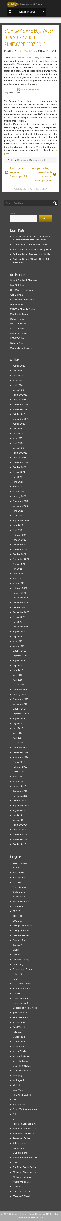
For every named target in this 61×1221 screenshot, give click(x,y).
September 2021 (21, 559)
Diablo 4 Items (17, 319)
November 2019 (20, 626)
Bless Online (19, 896)
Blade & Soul (19, 892)
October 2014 (19, 800)
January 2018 (19, 694)
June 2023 (18, 511)
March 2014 (18, 820)
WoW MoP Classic (22, 1196)
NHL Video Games (22, 1095)
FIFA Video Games (22, 983)
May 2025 (17, 438)
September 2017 (21, 713)
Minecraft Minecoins (22, 1056)
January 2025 (19, 457)
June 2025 (18, 433)
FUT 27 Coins (17, 328)
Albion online (19, 872)
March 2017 (18, 742)
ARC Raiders (19, 877)
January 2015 (19, 786)
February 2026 (20, 395)
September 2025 (21, 419)
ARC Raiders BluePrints (22, 299)
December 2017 (20, 699)
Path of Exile (19, 1104)
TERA (15, 1162)
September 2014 (21, 805)
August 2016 (19, 762)
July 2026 (17, 370)
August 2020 (19, 617)
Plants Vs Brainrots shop (25, 1109)
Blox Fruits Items (21, 901)
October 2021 (19, 554)
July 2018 (17, 665)
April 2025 (18, 443)
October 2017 (19, 709)
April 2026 (18, 385)
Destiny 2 (17, 945)
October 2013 (19, 844)
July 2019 (17, 636)
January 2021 (19, 593)
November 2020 (20, 602)
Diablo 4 (17, 950)
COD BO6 (17, 916)
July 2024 (17, 477)
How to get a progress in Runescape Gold (18, 172)
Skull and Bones (20, 1152)
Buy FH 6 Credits (18, 333)
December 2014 (20, 791)
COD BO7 (17, 921)
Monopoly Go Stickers (21, 348)
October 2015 (19, 771)
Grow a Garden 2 (21, 1017)
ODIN (15, 1099)
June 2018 (18, 670)
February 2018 (20, 689)
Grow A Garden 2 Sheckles (23, 280)
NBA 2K (16, 1085)
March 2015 (18, 781)
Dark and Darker (21, 935)
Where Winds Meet (22, 1181)
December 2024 (20, 462)
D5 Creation (52, 1214)
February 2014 (20, 825)
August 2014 (19, 810)
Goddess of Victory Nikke (25, 1008)
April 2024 (18, 486)
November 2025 (20, 409)
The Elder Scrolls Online (24, 1167)
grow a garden (20, 1012)
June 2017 (18, 728)
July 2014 (17, 815)
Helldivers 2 (18, 1032)
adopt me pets (20, 863)
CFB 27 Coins (17, 338)
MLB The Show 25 (22, 1066)
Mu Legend (18, 1080)
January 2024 (19, 496)
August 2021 (19, 564)
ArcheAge (17, 882)
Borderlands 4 (19, 906)
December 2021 (20, 544)
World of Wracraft (21, 1191)
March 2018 (18, 684)
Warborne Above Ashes (24, 1172)
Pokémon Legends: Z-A (24, 1128)
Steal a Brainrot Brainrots (25, 1157)
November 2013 (20, 839)
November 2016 (20, 757)
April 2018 (18, 680)
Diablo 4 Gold (17, 343)
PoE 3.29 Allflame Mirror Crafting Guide (32, 249)
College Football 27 (22, 930)
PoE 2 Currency (18, 323)
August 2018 (19, 660)
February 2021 (20, 588)
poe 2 (15, 1119)
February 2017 (20, 747)
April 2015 (18, 776)
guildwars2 (25, 51)
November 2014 (20, 796)
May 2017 (17, 733)
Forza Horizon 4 (20, 998)
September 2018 (21, 655)
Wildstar (16, 1186)
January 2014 (19, 829)
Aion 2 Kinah (16, 294)
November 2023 (20, 506)
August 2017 (19, 718)
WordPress (37, 1217)
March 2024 (18, 491)
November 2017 (20, 704)
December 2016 (20, 752)
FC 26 (16, 979)
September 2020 (21, 612)
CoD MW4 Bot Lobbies (21, 290)
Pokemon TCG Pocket (24, 1133)
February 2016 (20, 767)
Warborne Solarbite (22, 1177)
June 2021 (18, 573)
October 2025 (19, 414)
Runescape (22, 160)
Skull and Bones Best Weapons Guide (31, 254)
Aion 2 (16, 867)
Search (13, 213)
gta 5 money (19, 1022)
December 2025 (20, 404)
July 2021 (17, 568)
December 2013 (20, 834)
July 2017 (17, 723)
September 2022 (21, 520)
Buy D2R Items (17, 285)
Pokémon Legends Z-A (24, 1123)
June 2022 (18, 525)
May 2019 (17, 641)
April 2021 (18, 578)
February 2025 (20, 453)
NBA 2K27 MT (17, 304)
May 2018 (17, 675)
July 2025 (17, 428)
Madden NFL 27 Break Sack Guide (30, 244)
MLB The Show (20, 1061)
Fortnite (16, 993)
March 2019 (18, 646)
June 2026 (18, 375)
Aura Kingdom (20, 887)
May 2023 (17, 515)
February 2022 (20, 535)
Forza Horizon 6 (20, 1003)
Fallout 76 (17, 974)
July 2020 (17, 622)
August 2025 (19, 424)
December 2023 (20, 501)
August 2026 (19, 366)
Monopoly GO (19, 1075)
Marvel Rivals (19, 1051)
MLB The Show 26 (22, 1070)
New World (18, 1090)
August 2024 (19, 472)
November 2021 (20, 549)
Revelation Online (21, 1138)
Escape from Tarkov (22, 969)
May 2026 (17, 380)
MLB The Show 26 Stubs (22, 309)
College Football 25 (22, 925)
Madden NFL (19, 1037)
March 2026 (18, 390)
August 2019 (19, 631)
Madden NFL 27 (20, 1041)
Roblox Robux (19, 1143)
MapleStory (18, 1046)
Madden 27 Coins (19, 314)
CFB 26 (16, 911)
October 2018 (19, 651)
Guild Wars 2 (19, 1027)
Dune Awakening (21, 959)
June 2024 (18, 482)
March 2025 (18, 448)
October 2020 (19, 607)
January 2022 (19, 539)
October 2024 (19, 467)
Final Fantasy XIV (21, 988)
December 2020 (20, 597)
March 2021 (18, 583)
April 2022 (18, 530)
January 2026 (19, 399)
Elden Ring (18, 964)
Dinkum (16, 954)
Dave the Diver (20, 940)
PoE (15, 1114)
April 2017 (18, 738)
